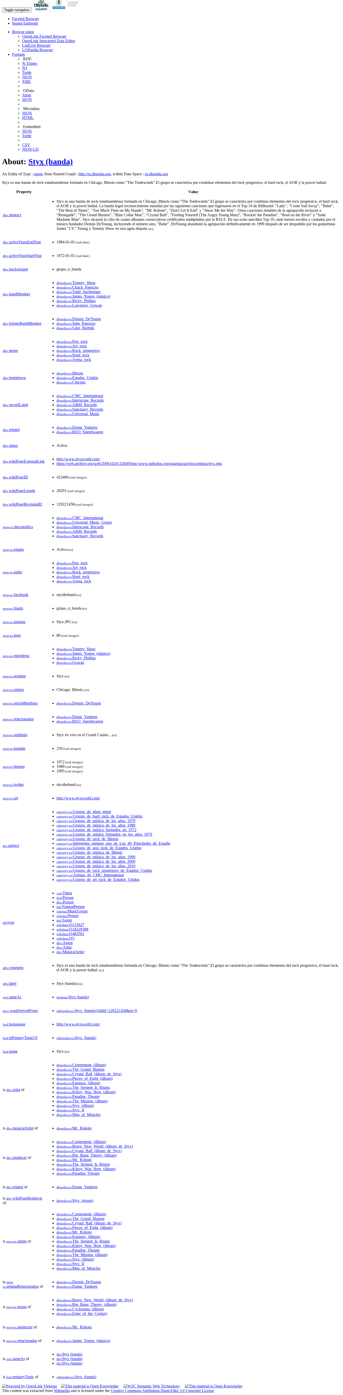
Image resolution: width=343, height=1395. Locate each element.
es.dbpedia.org (156, 174)
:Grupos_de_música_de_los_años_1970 (95, 821)
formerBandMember (22, 323)
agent (38, 174)
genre (10, 350)
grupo (16, 1307)
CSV (26, 145)
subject (11, 845)
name (10, 1051)
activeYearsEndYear (22, 242)
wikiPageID (15, 477)
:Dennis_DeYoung (78, 319)
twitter (13, 784)
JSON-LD (30, 149)
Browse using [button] (23, 32)
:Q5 (65, 938)
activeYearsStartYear (22, 255)
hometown (14, 377)
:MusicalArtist (70, 952)
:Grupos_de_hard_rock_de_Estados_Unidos (99, 816)
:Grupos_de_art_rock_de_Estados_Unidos (97, 879)
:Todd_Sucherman (78, 292)
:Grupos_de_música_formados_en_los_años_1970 (104, 834)
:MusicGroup (72, 911)
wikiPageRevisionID (22, 504)
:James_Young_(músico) (83, 296)
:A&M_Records (76, 405)
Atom (26, 95)
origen (13, 689)
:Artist (64, 947)
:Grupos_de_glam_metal (83, 812)
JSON (27, 77)
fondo (13, 608)
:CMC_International (79, 396)
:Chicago (71, 382)
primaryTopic (20, 1377)
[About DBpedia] (41, 10)
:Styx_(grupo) (74, 1200)
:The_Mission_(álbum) (81, 1101)
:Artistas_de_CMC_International (90, 875)
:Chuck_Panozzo (77, 287)
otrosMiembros (20, 703)
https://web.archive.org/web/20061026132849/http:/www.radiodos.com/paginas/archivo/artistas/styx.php (139, 463)
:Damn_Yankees (76, 427)
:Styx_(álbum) (75, 1105)
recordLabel (15, 405)
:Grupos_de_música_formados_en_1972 (96, 830)
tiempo (14, 766)
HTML (28, 118)
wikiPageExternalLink (24, 461)
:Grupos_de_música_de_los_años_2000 (95, 861)
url (10, 798)
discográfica (18, 527)
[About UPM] (66, 10)
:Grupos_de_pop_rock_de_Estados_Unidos (98, 848)
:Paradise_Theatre (78, 1096)
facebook (15, 595)
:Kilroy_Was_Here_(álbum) (86, 1092)
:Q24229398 (72, 929)
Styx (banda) (50, 161)
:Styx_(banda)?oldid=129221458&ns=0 (96, 1010)
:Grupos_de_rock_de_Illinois (87, 839)
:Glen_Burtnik (75, 328)
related (11, 429)
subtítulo (15, 735)
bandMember (16, 294)
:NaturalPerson (70, 906)
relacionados (18, 719)
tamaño (14, 748)
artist (13, 1090)
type (8, 922)
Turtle (26, 72)
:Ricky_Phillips (76, 301)
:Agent (64, 920)
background (15, 269)
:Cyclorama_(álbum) (80, 1309)
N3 (24, 68)
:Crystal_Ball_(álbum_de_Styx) (89, 1074)
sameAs (12, 997)
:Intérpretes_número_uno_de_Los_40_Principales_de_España (113, 843)
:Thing (64, 893)
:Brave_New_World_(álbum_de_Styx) (94, 1146)
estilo (12, 572)
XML (26, 81)
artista (16, 1241)
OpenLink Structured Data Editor (48, 41)
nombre (14, 676)
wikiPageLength (19, 491)
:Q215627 (70, 925)
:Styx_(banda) (76, 1038)
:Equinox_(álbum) (78, 1083)
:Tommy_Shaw (76, 283)
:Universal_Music (77, 414)
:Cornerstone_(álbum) (81, 1065)
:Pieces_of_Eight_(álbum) (84, 1078)
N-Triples (29, 63)
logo (12, 635)
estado (13, 549)
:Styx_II (70, 1110)
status (10, 445)
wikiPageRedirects (24, 1198)
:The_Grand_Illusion (80, 1069)
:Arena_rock (73, 359)
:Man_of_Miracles (78, 1114)
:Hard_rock (72, 355)
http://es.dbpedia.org (95, 174)
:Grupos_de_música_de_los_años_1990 (95, 857)
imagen (14, 622)
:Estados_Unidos (77, 377)
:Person (65, 897)
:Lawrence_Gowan (79, 305)
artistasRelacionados (21, 1284)
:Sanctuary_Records (79, 409)
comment (13, 967)
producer (16, 1157)
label (9, 983)
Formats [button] (18, 54)
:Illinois (69, 373)
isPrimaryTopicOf (20, 1038)
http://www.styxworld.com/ (78, 459)
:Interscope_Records (80, 400)
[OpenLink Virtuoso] (29, 1386)
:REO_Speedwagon (79, 432)
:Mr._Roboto (74, 1128)
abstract (12, 215)
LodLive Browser (36, 45)
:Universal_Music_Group (84, 522)
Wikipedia (62, 1390)
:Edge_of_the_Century (81, 1313)
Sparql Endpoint (25, 23)
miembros (16, 656)
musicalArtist (19, 1128)
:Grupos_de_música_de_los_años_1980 (95, 825)
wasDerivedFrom (20, 1010)
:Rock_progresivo (78, 350)
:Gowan (70, 662)
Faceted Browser (25, 19)
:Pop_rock (72, 341)
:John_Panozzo (75, 323)
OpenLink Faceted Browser (44, 36)
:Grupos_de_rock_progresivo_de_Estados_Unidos (104, 870)
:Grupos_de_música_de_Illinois (89, 852)
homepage (14, 1024)
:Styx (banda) (72, 997)
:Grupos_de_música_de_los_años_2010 (95, 866)
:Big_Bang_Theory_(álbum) (86, 1155)
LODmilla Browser (37, 50)
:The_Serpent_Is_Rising (83, 1087)
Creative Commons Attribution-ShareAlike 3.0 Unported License (162, 1390)
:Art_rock (71, 346)
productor (19, 1327)
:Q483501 (70, 934)
